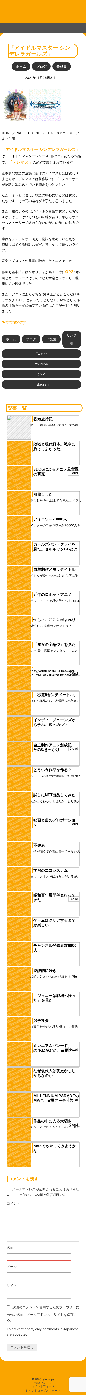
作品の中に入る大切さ (52, 1121)
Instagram (41, 384)
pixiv (41, 374)
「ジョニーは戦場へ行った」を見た (54, 998)
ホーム (21, 66)
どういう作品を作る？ (52, 770)
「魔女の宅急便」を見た (54, 644)
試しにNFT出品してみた (54, 795)
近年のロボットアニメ (52, 594)
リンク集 (72, 339)
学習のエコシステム (50, 870)
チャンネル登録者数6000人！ (54, 947)
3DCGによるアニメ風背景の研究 (56, 471)
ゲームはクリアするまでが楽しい (54, 922)
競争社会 (41, 1021)
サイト (12, 1286)
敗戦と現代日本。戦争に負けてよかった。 (54, 446)
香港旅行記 (43, 419)
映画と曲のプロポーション (54, 822)
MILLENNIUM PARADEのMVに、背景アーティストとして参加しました (56, 1100)
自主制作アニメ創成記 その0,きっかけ (54, 747)
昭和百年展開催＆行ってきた (54, 897)
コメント (27, 1203)
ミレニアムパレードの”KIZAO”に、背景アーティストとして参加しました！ (54, 1053)
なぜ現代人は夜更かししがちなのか (54, 1073)
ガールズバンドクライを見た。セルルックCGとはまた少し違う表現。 (55, 549)
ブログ (41, 66)
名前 (23, 1248)
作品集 (62, 66)
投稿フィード (43, 1383)
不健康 (39, 845)
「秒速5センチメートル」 (55, 695)
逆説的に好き (44, 971)
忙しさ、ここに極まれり (54, 620)
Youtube (41, 364)
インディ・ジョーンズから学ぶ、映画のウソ (54, 722)
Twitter (41, 354)
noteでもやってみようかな (54, 1148)
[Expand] (4, 27)
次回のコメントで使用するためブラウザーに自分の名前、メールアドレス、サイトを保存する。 (43, 1313)
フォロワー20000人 (50, 519)
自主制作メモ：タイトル (54, 569)
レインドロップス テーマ (43, 1390)
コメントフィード (43, 1386)
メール (25, 1266)
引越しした (43, 494)
